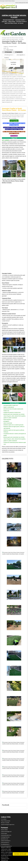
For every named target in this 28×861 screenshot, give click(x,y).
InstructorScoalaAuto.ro (6, 846)
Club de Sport (4, 833)
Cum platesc (3, 819)
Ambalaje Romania (5, 837)
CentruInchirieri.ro (5, 842)
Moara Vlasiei (12, 21)
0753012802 (8, 52)
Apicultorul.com (4, 838)
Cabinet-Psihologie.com (6, 831)
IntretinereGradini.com (6, 835)
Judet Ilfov (4, 21)
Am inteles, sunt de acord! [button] (20, 853)
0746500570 (18, 52)
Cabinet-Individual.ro (5, 840)
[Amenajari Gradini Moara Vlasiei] (14, 34)
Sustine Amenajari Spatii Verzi (7, 824)
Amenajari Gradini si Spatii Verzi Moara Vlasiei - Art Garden (14, 109)
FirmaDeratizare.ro (5, 844)
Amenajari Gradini (20, 19)
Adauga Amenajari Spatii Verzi (21, 2)
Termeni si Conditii (5, 822)
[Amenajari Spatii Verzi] (8, 6)
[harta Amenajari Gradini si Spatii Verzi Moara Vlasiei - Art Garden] (13, 66)
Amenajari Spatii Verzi (8, 19)
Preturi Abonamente (5, 820)
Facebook (6, 57)
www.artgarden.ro (20, 54)
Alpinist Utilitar (4, 829)
